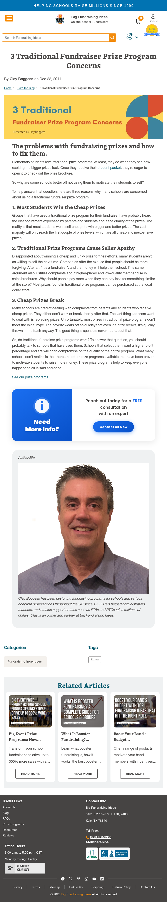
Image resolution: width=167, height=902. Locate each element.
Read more (30, 773)
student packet (109, 168)
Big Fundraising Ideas (89, 17)
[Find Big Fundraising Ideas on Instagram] (86, 878)
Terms (35, 887)
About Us (9, 807)
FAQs (6, 818)
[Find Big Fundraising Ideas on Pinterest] (78, 878)
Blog (6, 813)
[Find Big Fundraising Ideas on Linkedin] (102, 878)
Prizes (95, 659)
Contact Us (147, 887)
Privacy (17, 887)
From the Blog (26, 88)
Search (112, 37)
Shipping (98, 887)
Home (8, 88)
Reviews (8, 835)
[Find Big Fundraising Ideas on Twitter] (70, 878)
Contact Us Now (113, 427)
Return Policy (121, 887)
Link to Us (76, 887)
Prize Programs (13, 824)
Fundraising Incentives (24, 661)
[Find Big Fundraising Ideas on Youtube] (94, 878)
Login (153, 21)
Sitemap (54, 887)
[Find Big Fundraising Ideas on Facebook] (63, 878)
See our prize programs (30, 377)
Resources (10, 829)
